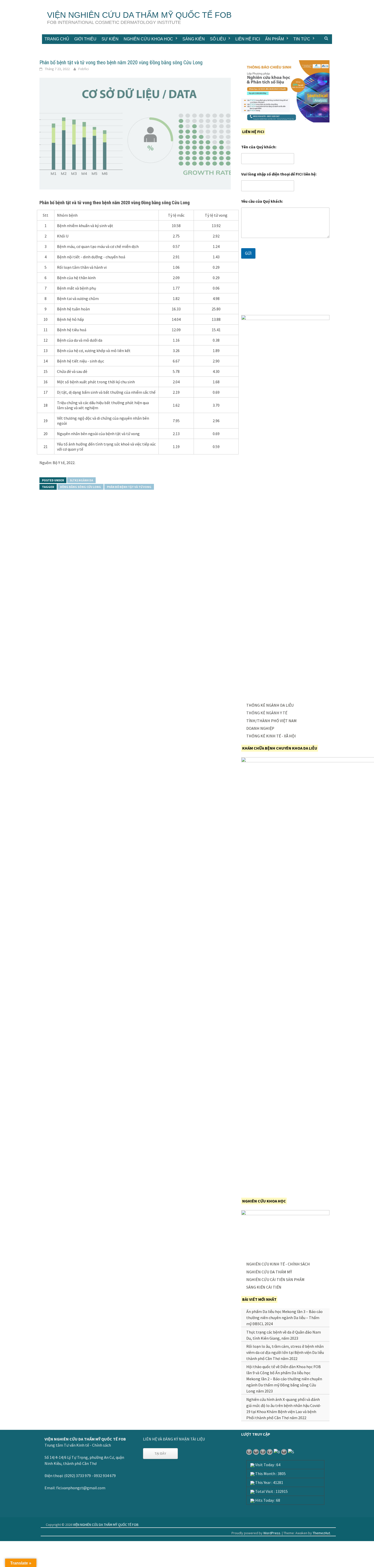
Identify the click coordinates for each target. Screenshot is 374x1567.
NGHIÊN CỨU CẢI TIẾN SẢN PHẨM (275, 1279)
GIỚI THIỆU (85, 39)
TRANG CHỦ (57, 39)
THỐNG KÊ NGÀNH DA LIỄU (270, 705)
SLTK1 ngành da (81, 480)
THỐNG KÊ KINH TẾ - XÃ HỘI (271, 735)
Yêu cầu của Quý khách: (262, 201)
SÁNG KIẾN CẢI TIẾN (263, 1287)
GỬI (248, 253)
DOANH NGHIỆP (260, 728)
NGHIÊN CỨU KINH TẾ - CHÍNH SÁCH (278, 1264)
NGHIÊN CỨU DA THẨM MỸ (269, 1271)
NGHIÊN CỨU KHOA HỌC (148, 39)
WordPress (271, 1533)
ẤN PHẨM (274, 39)
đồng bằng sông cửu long (80, 487)
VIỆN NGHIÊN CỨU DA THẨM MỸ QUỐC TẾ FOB (139, 15)
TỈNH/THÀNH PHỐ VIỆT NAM (271, 720)
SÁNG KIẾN (193, 39)
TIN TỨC (301, 39)
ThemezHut (321, 1533)
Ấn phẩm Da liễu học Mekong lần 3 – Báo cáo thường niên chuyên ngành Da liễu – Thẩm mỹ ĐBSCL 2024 (284, 1317)
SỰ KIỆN (110, 39)
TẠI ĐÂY (160, 1453)
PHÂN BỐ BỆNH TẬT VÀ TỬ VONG (129, 487)
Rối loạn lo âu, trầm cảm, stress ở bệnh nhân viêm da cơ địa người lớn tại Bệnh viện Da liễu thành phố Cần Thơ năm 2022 (285, 1352)
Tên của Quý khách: (258, 147)
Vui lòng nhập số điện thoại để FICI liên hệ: (279, 174)
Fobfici (83, 69)
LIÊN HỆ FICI (247, 39)
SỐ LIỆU (218, 39)
